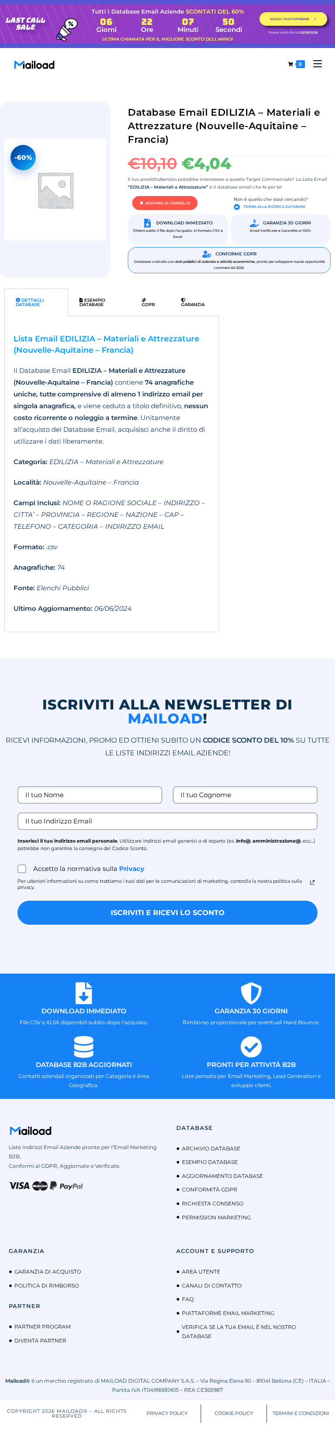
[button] (165, 203)
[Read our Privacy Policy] (312, 882)
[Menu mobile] (314, 64)
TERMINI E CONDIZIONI (301, 1413)
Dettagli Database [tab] (30, 302)
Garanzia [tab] (193, 304)
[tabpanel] (111, 474)
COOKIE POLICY (234, 1413)
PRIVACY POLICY (167, 1413)
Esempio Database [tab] (92, 302)
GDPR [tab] (148, 304)
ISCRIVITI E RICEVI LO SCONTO (168, 913)
